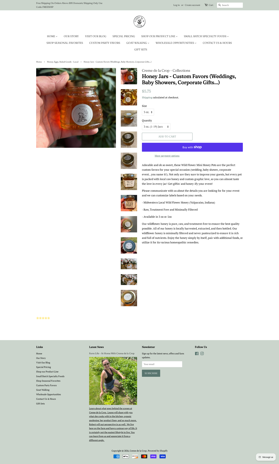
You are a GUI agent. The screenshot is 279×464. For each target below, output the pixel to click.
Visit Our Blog (95, 36)
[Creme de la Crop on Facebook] (197, 354)
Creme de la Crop (138, 450)
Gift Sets (140, 49)
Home (51, 36)
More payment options (167, 155)
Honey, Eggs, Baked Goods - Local (62, 62)
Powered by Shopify (158, 450)
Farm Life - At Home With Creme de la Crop (111, 353)
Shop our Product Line (158, 36)
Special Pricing (124, 36)
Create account (192, 5)
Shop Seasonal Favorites (64, 42)
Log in (176, 5)
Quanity (147, 120)
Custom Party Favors (104, 42)
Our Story (71, 36)
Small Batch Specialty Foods (205, 36)
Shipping (147, 97)
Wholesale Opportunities (175, 42)
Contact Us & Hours (217, 42)
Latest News (96, 347)
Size (144, 106)
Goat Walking (137, 42)
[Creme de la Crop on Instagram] (202, 354)
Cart (211, 5)
